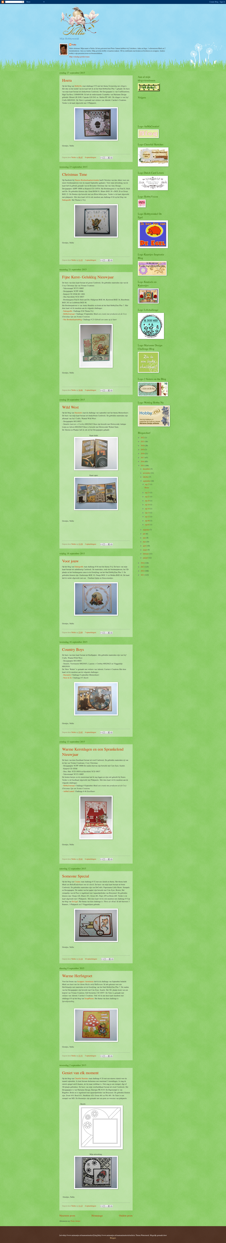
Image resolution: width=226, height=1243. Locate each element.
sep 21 (147, 496)
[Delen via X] (106, 157)
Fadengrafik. (66, 200)
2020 (143, 445)
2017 (143, 457)
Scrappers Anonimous (85, 981)
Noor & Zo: (67, 677)
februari (146, 553)
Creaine (77, 881)
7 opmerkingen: (91, 632)
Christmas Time (74, 174)
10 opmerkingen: (91, 959)
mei (144, 541)
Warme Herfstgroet (77, 975)
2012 (143, 571)
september (147, 481)
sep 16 (147, 508)
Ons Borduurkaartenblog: (72, 319)
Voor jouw (70, 560)
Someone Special (75, 876)
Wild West (70, 407)
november (147, 473)
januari (145, 557)
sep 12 (147, 516)
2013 (143, 566)
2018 (143, 453)
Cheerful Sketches (81, 1078)
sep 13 (147, 512)
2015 (143, 465)
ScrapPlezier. (89, 998)
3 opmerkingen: (91, 260)
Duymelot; (67, 675)
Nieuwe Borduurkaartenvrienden (87, 180)
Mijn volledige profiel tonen (79, 56)
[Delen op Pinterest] (111, 157)
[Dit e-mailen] (101, 157)
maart (145, 550)
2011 (143, 575)
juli (144, 533)
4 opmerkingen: (91, 157)
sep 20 (147, 500)
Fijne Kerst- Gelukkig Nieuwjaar (88, 276)
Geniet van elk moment (80, 1072)
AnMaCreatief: (69, 791)
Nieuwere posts (67, 1215)
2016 (143, 461)
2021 (143, 441)
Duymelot (78, 412)
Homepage (97, 1215)
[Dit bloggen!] (104, 157)
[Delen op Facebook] (109, 157)
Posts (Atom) (75, 1221)
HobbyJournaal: (69, 314)
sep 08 (147, 520)
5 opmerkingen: (91, 1055)
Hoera (67, 80)
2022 (143, 437)
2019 (143, 449)
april (145, 545)
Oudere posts (126, 1215)
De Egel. (75, 901)
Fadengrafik (79, 566)
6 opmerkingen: (91, 859)
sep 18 (147, 504)
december (146, 469)
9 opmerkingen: (91, 390)
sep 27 (147, 484)
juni (144, 537)
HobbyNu (78, 86)
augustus (146, 529)
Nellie (74, 45)
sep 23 (147, 492)
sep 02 (147, 524)
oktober (146, 477)
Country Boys (73, 649)
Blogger (113, 1238)
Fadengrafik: (67, 311)
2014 (143, 563)
